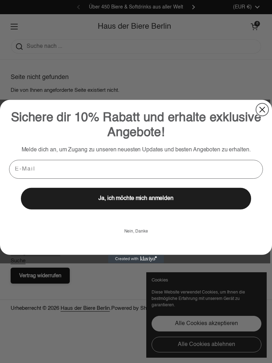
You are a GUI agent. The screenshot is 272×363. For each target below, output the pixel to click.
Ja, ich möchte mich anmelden (136, 199)
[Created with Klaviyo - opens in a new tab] (136, 259)
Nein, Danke (136, 231)
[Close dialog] (262, 109)
